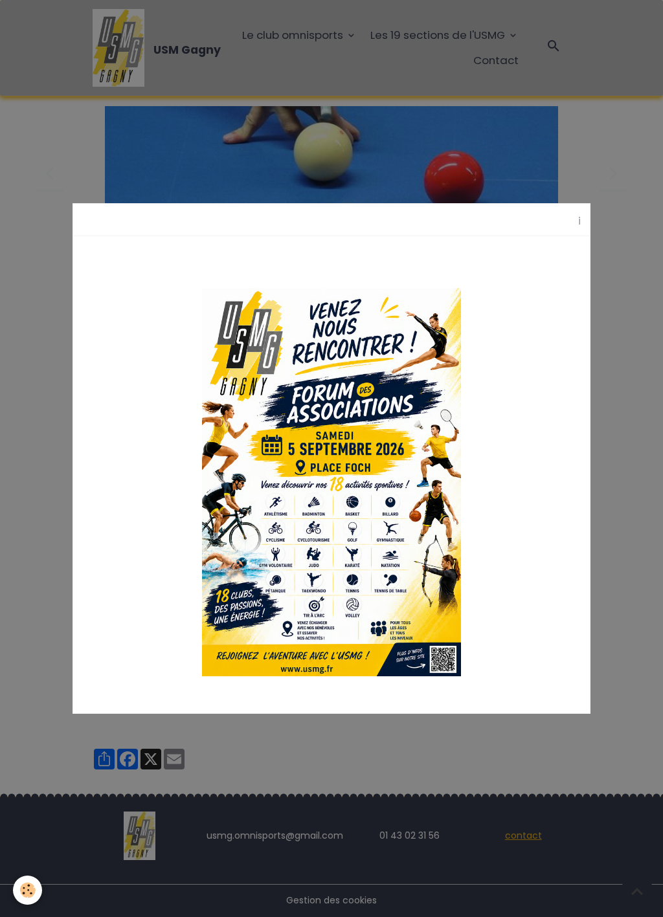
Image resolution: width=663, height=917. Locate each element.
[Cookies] (27, 890)
